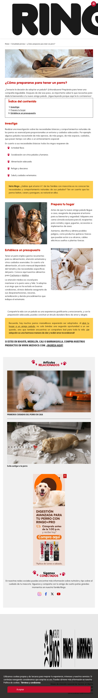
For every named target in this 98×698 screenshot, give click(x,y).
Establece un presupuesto (23, 113)
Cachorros (15, 275)
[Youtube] (58, 593)
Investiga (15, 107)
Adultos (25, 275)
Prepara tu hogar (18, 110)
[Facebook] (46, 593)
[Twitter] (52, 593)
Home (7, 44)
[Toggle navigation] (93, 3)
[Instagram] (39, 593)
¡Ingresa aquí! (54, 345)
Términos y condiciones (31, 683)
